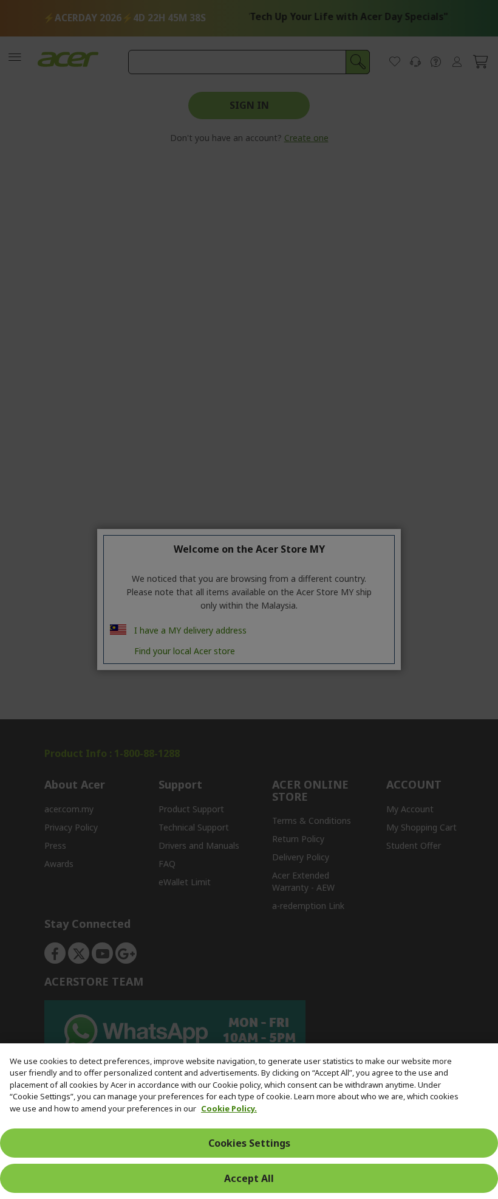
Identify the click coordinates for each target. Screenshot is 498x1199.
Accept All (249, 1178)
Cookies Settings (249, 1143)
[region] (249, 1121)
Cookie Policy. (229, 1108)
